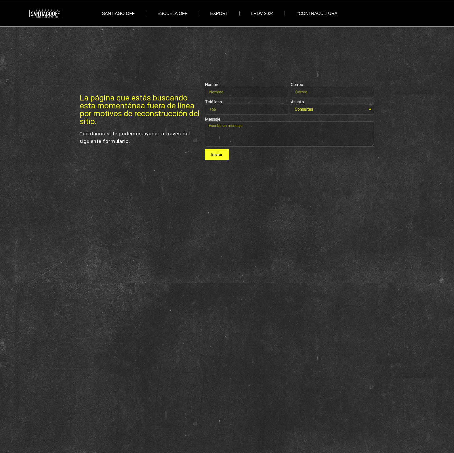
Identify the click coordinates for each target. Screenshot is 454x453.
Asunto (297, 102)
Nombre (212, 85)
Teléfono (213, 102)
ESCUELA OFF (172, 13)
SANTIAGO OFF (118, 13)
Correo (297, 85)
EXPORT (219, 13)
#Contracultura (316, 13)
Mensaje (212, 119)
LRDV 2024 (262, 13)
